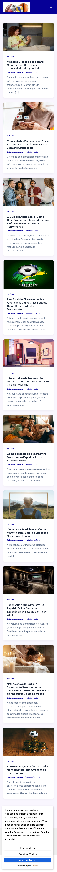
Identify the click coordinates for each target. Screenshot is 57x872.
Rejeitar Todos (28, 854)
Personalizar (27, 848)
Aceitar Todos (27, 860)
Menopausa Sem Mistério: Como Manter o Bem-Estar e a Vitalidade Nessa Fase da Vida (27, 532)
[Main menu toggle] (51, 7)
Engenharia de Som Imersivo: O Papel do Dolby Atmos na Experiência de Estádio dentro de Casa (27, 609)
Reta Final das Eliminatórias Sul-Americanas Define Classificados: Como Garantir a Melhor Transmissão (27, 304)
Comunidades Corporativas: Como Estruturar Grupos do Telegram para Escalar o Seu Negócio (28, 144)
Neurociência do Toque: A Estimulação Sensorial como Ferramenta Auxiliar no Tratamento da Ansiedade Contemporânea (28, 688)
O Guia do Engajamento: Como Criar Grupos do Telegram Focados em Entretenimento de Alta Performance (28, 221)
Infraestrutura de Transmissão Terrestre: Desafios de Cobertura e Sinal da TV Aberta (28, 381)
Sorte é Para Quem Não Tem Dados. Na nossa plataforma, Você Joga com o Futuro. (28, 770)
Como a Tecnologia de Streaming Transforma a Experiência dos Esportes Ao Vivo (27, 457)
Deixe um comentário (15, 72)
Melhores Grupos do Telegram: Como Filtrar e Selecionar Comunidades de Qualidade (25, 65)
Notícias (10, 56)
